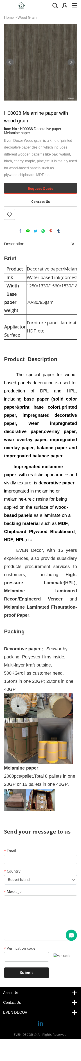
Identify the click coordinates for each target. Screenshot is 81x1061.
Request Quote (40, 188)
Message (13, 891)
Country (12, 871)
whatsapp (43, 231)
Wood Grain (27, 17)
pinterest (51, 231)
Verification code (19, 948)
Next (71, 62)
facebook (20, 231)
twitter (35, 231)
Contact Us (40, 201)
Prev (10, 62)
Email (10, 850)
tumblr (58, 231)
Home (9, 17)
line (28, 231)
